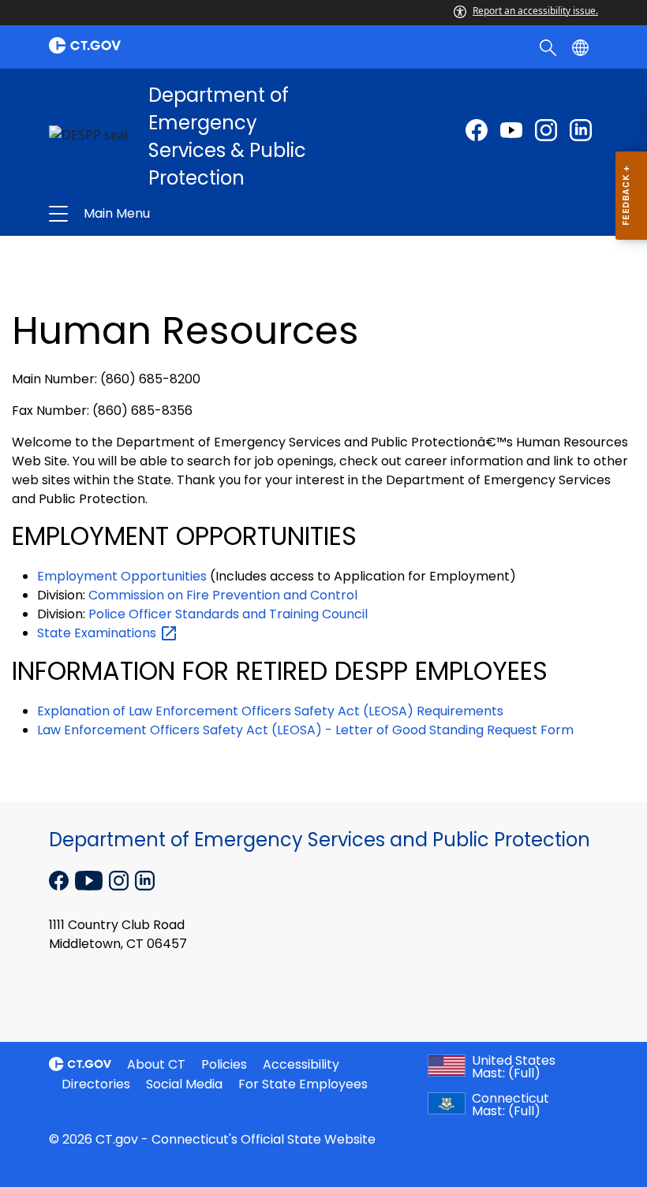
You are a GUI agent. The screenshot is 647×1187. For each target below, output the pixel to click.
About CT (156, 1064)
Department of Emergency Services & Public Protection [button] (210, 214)
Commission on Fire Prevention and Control (222, 595)
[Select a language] (582, 46)
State (98, 633)
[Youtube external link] (511, 130)
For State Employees (303, 1084)
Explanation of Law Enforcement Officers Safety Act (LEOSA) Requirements (270, 711)
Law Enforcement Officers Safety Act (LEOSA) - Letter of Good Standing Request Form (305, 730)
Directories (96, 1084)
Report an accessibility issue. (535, 10)
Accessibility (301, 1064)
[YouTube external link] (90, 879)
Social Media (184, 1084)
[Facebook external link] (477, 130)
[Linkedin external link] (145, 879)
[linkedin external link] (581, 130)
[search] (549, 46)
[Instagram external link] (546, 130)
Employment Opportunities (122, 576)
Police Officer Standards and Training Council (228, 614)
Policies (224, 1064)
